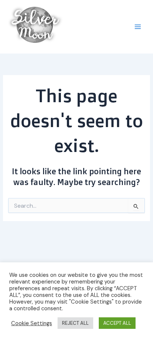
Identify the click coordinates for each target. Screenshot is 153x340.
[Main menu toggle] (138, 27)
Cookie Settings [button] (31, 323)
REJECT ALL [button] (75, 323)
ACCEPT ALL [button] (117, 323)
